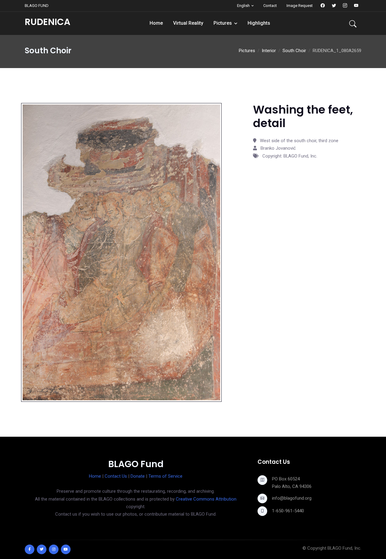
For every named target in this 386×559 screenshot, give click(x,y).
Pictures (223, 23)
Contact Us (116, 476)
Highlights (259, 23)
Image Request (299, 5)
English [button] (243, 5)
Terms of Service (165, 476)
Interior (269, 50)
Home (156, 23)
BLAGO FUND (37, 5)
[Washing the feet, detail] (121, 252)
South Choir (294, 50)
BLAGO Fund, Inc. (344, 548)
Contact (270, 5)
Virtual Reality (188, 23)
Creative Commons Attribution (206, 499)
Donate (138, 476)
